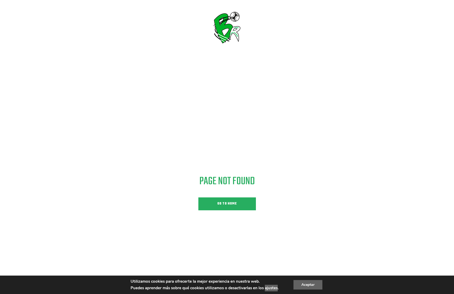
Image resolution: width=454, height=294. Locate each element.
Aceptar (307, 284)
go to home (227, 203)
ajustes (271, 288)
